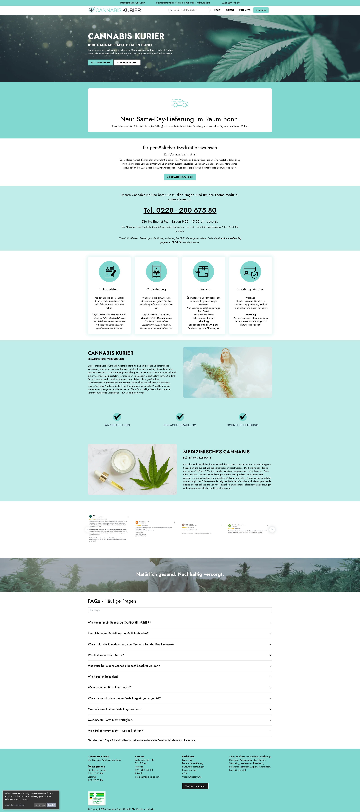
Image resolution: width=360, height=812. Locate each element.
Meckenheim (252, 756)
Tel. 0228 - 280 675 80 (179, 210)
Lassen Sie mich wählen (14, 805)
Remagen (233, 760)
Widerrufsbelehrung (192, 776)
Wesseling (234, 763)
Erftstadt (245, 766)
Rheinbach (258, 763)
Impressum (187, 760)
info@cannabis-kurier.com (132, 2)
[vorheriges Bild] (88, 530)
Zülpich (253, 766)
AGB (184, 773)
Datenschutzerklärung (192, 763)
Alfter (231, 756)
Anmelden (261, 10)
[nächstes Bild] (272, 530)
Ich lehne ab (40, 805)
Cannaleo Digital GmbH (118, 809)
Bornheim (240, 756)
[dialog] (31, 800)
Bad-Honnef (259, 760)
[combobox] (189, 10)
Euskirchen (234, 766)
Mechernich (264, 766)
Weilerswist (246, 763)
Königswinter (246, 760)
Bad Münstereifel (237, 770)
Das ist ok (51, 805)
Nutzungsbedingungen (193, 766)
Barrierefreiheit (189, 770)
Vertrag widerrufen (195, 786)
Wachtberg (265, 756)
